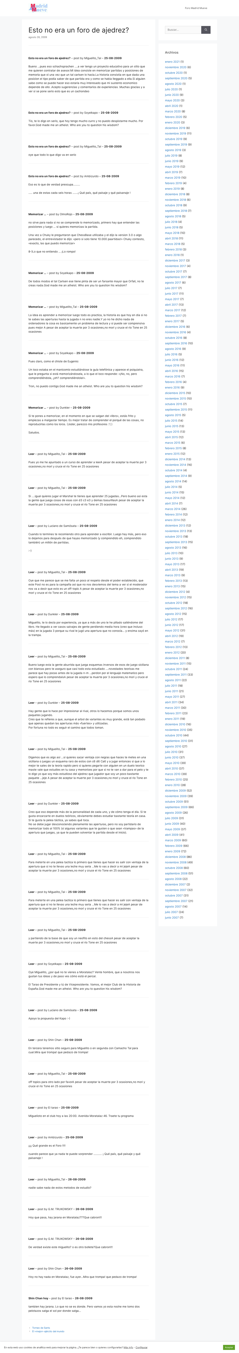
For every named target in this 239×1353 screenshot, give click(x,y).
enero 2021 (172, 61)
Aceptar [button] (229, 1347)
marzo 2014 (172, 509)
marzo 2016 (172, 376)
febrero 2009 (173, 845)
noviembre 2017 (175, 266)
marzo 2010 (172, 774)
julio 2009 (171, 818)
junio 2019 (172, 161)
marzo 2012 (172, 641)
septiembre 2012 (176, 608)
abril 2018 (171, 238)
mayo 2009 (172, 829)
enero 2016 (172, 387)
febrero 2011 (173, 713)
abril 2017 (171, 304)
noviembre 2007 (175, 890)
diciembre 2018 (175, 194)
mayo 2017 (172, 299)
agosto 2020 (173, 83)
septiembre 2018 (176, 210)
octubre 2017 (173, 271)
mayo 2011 (172, 696)
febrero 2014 (173, 514)
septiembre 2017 (176, 277)
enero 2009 (172, 851)
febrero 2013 (173, 580)
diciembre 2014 (175, 459)
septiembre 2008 (176, 873)
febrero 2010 (173, 779)
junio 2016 (172, 360)
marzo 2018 (172, 244)
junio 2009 (172, 823)
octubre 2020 (174, 72)
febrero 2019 (173, 183)
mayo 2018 (172, 233)
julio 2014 (171, 487)
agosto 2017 (173, 282)
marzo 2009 (173, 840)
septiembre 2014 (176, 475)
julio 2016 (171, 354)
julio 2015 (171, 420)
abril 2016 (171, 371)
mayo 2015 (172, 431)
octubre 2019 (173, 139)
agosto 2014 (173, 481)
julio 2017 (171, 288)
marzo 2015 (172, 442)
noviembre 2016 (175, 332)
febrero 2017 (173, 315)
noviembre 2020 (175, 67)
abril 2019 (171, 172)
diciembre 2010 (175, 724)
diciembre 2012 (175, 591)
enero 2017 (172, 321)
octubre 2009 (174, 801)
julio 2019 (171, 155)
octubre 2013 (173, 536)
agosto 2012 (173, 614)
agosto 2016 (173, 348)
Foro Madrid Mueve (196, 8)
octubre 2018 (173, 205)
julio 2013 (171, 553)
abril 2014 (171, 503)
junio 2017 (171, 293)
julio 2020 (171, 89)
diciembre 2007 (175, 884)
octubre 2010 (173, 735)
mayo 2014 (172, 498)
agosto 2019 (173, 150)
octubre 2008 (174, 868)
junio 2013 (172, 558)
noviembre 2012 (175, 597)
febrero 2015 (173, 448)
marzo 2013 (172, 575)
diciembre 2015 (175, 393)
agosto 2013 (173, 547)
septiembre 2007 (176, 901)
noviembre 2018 (175, 199)
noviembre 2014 (175, 464)
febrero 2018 (173, 249)
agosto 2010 (173, 746)
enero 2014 (172, 520)
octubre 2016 (173, 337)
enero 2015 (172, 453)
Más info (128, 1347)
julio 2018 (171, 221)
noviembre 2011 (175, 663)
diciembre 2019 (175, 128)
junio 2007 (172, 917)
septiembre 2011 (176, 674)
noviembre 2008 (175, 862)
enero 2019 (172, 188)
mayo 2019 (172, 166)
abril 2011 (171, 702)
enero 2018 (172, 255)
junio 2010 (172, 757)
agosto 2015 (173, 415)
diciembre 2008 (175, 856)
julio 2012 (171, 619)
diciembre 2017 (175, 260)
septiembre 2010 (176, 741)
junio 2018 (171, 227)
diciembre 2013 (175, 525)
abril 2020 (171, 106)
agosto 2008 (173, 879)
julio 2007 (171, 912)
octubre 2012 (173, 602)
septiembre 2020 (176, 78)
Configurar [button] (141, 1347)
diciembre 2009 (175, 790)
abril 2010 (171, 768)
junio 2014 (172, 492)
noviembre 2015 (175, 398)
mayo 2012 (172, 630)
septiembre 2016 (176, 343)
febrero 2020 (173, 117)
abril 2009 (172, 834)
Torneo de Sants (41, 1327)
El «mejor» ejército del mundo (48, 1331)
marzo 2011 (172, 707)
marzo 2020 (173, 111)
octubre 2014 (173, 470)
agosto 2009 (173, 812)
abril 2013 (171, 569)
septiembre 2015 (176, 409)
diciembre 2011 (175, 658)
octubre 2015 (173, 404)
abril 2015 (171, 437)
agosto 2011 (173, 680)
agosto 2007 (173, 906)
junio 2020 (172, 94)
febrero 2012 (173, 647)
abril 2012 (171, 636)
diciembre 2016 (175, 326)
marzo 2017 (172, 310)
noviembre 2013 (175, 531)
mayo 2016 (172, 365)
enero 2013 (172, 586)
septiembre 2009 (176, 807)
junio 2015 (171, 426)
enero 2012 (172, 652)
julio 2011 (171, 685)
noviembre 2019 (175, 133)
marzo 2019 (172, 177)
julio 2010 (171, 752)
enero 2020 (172, 122)
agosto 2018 (173, 216)
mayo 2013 (172, 564)
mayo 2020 (172, 100)
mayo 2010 (172, 763)
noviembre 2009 (176, 796)
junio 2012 (171, 625)
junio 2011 (171, 691)
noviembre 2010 (175, 729)
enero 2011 (172, 718)
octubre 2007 (174, 895)
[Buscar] (206, 30)
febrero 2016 (173, 382)
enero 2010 (172, 785)
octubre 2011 (173, 669)
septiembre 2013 (176, 542)
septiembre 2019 (176, 144)
